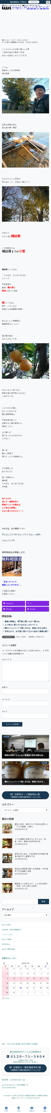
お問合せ (31, 1111)
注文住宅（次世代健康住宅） (12, 929)
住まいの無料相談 (8, 949)
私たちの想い (6, 925)
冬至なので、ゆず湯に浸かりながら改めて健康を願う (27, 631)
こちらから (34, 2)
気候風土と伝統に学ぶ (36, 637)
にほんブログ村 (8, 540)
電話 (45, 1111)
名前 (5, 687)
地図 (18, 1111)
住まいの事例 (6, 939)
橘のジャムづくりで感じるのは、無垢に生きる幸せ (26, 628)
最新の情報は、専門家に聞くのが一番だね (22, 621)
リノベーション (7, 934)
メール (6, 699)
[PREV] (4, 963)
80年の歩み (6, 944)
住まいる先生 (21, 637)
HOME (6, 1111)
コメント (7, 659)
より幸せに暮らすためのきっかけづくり (21, 625)
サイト (4, 711)
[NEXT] (46, 963)
